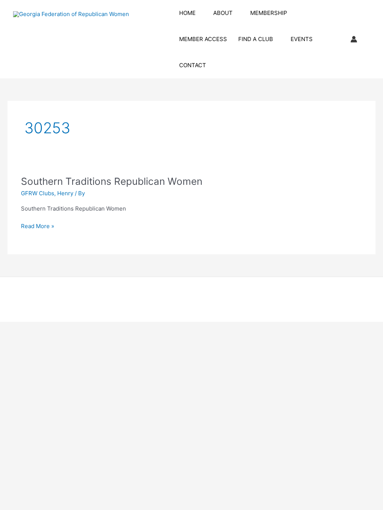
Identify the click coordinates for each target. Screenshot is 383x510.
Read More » (37, 226)
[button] (199, 13)
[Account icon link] (353, 39)
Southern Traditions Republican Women (111, 181)
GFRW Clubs (37, 193)
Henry (65, 193)
